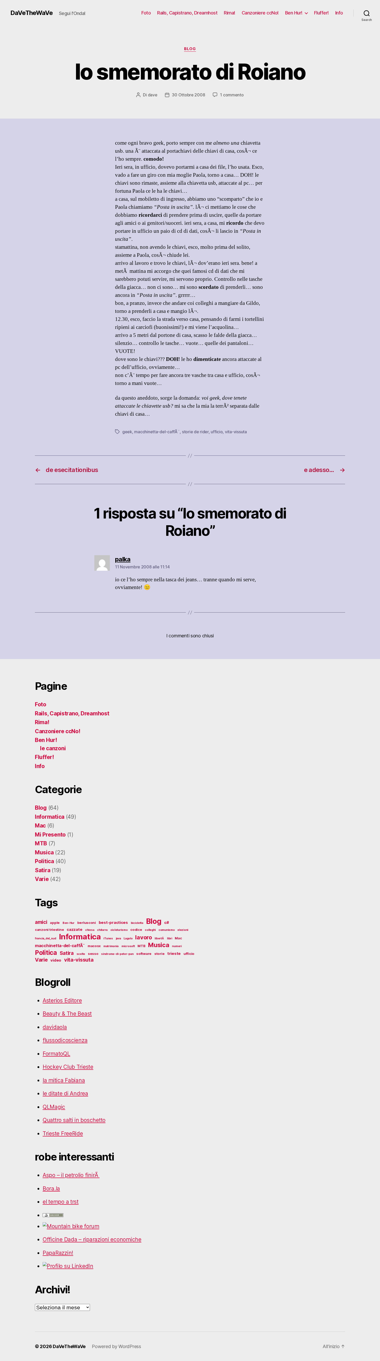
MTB (41, 843)
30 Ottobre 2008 (188, 94)
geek (127, 431)
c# (166, 922)
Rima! (229, 13)
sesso (93, 954)
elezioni (182, 930)
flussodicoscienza (65, 1040)
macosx (94, 946)
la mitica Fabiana (64, 1080)
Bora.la (51, 1188)
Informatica (49, 817)
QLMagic (54, 1107)
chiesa (89, 930)
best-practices (113, 922)
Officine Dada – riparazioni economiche (92, 1239)
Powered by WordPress (116, 1346)
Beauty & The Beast (67, 1013)
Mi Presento (50, 834)
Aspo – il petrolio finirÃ (71, 1175)
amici (41, 922)
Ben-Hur (68, 923)
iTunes (108, 938)
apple (55, 923)
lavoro (143, 937)
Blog (190, 49)
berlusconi (86, 923)
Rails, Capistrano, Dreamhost (187, 13)
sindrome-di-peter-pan (117, 954)
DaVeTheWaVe (31, 13)
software (143, 954)
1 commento (232, 94)
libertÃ (159, 938)
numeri (176, 946)
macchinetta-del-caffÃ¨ (157, 431)
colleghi (150, 930)
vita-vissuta (236, 431)
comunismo (166, 930)
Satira (42, 870)
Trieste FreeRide (63, 1133)
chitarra (102, 930)
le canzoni (53, 748)
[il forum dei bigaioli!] (120, 1226)
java (118, 938)
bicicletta (137, 923)
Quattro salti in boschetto (74, 1120)
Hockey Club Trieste (68, 1067)
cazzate (74, 929)
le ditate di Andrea (65, 1093)
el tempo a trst (61, 1201)
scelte (81, 954)
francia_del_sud (45, 938)
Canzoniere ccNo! (260, 13)
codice (136, 929)
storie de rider (195, 431)
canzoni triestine (49, 929)
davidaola (55, 1027)
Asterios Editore (62, 1000)
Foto (146, 13)
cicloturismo (119, 930)
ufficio (217, 431)
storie (159, 954)
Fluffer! (321, 13)
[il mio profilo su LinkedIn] (120, 1266)
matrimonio (111, 946)
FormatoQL (56, 1053)
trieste (174, 953)
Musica (44, 852)
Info (339, 13)
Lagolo (128, 938)
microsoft (128, 946)
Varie (42, 879)
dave (152, 94)
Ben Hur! (293, 13)
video (55, 960)
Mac (40, 825)
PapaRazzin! (58, 1253)
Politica (44, 861)
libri (169, 938)
